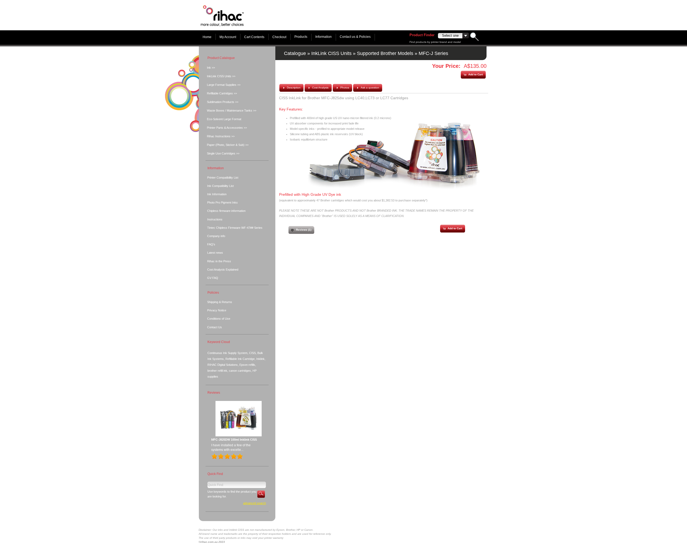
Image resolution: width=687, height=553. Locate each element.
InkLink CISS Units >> (221, 76)
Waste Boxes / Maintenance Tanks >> (231, 110)
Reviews (213, 393)
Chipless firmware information (226, 210)
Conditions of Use (218, 318)
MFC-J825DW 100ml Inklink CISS (234, 439)
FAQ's (211, 244)
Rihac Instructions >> (221, 136)
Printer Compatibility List (222, 177)
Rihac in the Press (219, 261)
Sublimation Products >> (222, 102)
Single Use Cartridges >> (223, 153)
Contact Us (214, 327)
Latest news (215, 252)
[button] (473, 75)
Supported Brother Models (385, 53)
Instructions (214, 219)
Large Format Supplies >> (223, 84)
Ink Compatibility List (220, 185)
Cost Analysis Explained (222, 269)
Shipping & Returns (219, 302)
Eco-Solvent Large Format (224, 119)
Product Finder (422, 35)
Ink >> (211, 67)
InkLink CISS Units (331, 53)
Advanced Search (254, 503)
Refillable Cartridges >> (222, 93)
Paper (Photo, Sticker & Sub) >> (228, 144)
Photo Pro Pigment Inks (222, 202)
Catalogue (295, 53)
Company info (216, 236)
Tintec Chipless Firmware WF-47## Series (234, 227)
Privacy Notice (216, 310)
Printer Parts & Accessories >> (227, 127)
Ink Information (216, 194)
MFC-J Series (433, 53)
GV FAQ (212, 277)
